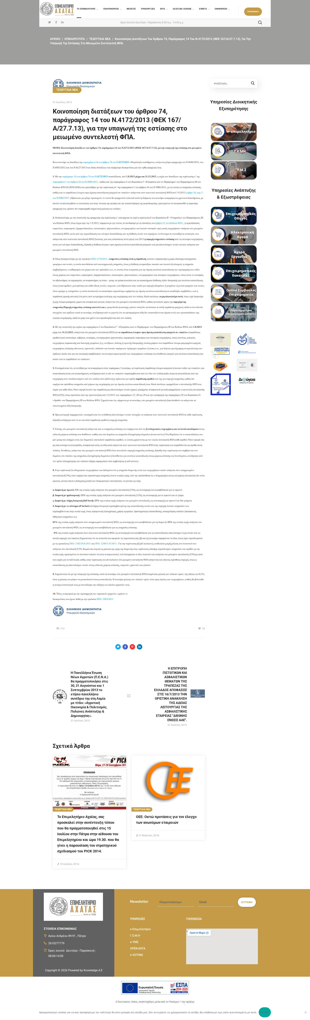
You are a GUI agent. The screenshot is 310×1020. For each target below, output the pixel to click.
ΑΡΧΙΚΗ (55, 39)
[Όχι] (305, 1012)
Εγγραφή (246, 902)
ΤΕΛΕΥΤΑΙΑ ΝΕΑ (100, 39)
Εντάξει (264, 1012)
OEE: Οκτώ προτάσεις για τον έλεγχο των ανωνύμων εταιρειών (166, 820)
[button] (253, 11)
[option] (89, 812)
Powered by (85, 970)
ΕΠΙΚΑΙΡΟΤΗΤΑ (75, 39)
